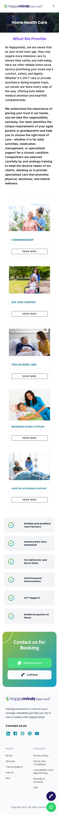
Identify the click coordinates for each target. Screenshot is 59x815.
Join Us (10, 772)
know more (29, 251)
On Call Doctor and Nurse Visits (35, 561)
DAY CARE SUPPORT (23, 302)
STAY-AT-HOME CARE (24, 364)
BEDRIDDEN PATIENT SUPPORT (28, 426)
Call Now (32, 675)
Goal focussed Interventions (33, 580)
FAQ (8, 778)
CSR (35, 787)
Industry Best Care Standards (35, 543)
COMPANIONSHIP (22, 240)
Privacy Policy (40, 755)
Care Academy (14, 766)
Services (10, 761)
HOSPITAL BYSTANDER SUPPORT (29, 488)
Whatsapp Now (33, 663)
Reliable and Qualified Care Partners (37, 525)
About (9, 755)
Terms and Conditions (39, 763)
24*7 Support (32, 597)
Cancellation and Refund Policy (43, 771)
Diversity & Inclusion (39, 780)
